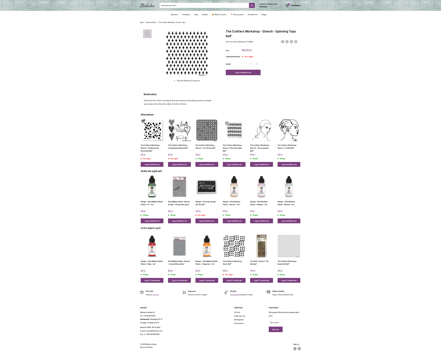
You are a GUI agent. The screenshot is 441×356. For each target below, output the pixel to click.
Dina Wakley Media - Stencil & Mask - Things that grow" (179, 202)
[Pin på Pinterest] (287, 41)
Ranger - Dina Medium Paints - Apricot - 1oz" (231, 202)
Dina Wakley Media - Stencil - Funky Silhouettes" (179, 262)
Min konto (263, 6)
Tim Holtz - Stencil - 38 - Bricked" (259, 262)
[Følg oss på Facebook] (295, 348)
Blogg (263, 14)
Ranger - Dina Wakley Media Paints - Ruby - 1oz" (152, 262)
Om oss (237, 312)
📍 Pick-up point (237, 14)
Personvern (239, 323)
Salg (196, 14)
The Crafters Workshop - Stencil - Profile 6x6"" (287, 146)
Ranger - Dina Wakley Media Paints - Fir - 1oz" (152, 202)
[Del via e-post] (295, 41)
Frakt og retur (239, 316)
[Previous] (141, 140)
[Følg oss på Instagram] (299, 348)
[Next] (300, 140)
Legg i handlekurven (243, 72)
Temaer (205, 14)
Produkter (186, 14)
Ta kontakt (234, 294)
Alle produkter (151, 22)
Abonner (275, 329)
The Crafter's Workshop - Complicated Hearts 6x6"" (178, 146)
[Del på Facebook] (282, 41)
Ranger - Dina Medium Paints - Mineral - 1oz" (286, 202)
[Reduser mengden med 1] (244, 64)
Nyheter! (174, 14)
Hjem (142, 22)
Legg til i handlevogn (152, 280)
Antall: (228, 64)
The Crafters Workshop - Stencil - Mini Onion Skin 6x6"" (233, 148)
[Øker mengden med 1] (256, 64)
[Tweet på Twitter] (291, 41)
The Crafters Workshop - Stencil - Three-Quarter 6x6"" (260, 148)
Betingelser (239, 319)
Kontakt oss (252, 14)
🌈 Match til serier (219, 14)
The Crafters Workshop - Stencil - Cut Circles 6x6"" (205, 146)
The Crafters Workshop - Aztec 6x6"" (233, 262)
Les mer (155, 294)
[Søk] (252, 5)
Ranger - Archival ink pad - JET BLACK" (205, 202)
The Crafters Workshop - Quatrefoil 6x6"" (287, 262)
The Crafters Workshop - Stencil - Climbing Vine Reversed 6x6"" (150, 148)
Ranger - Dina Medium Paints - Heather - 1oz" (259, 202)
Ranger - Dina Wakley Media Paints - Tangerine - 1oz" (206, 262)
